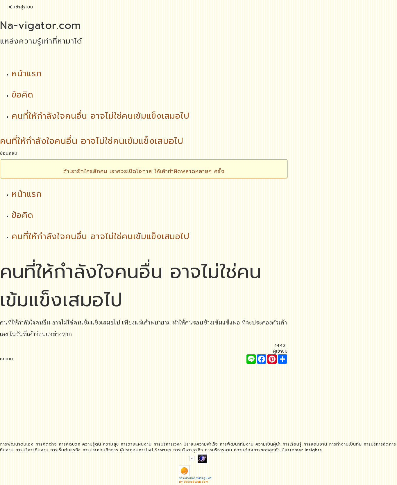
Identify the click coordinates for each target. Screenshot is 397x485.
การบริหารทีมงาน (32, 450)
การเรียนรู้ (292, 444)
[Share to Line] (251, 359)
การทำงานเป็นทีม (345, 444)
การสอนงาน (315, 444)
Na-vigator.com (40, 25)
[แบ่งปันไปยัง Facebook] (261, 359)
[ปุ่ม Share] (272, 359)
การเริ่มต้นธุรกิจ (65, 450)
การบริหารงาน (218, 450)
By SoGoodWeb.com (193, 482)
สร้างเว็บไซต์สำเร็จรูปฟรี (195, 478)
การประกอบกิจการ (100, 450)
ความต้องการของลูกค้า (257, 450)
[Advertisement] (144, 404)
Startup (163, 450)
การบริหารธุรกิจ (188, 450)
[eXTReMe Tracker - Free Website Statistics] (202, 458)
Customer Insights (302, 450)
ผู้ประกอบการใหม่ (136, 450)
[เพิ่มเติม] (282, 359)
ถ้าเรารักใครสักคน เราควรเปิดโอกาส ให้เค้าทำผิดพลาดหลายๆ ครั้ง (144, 171)
